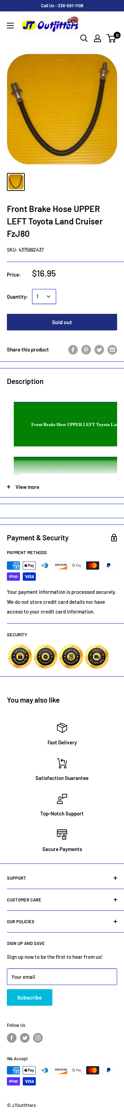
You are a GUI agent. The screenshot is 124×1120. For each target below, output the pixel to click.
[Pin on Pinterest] (86, 349)
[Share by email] (112, 349)
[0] (111, 38)
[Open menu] (10, 25)
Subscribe (29, 997)
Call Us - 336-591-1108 (62, 5)
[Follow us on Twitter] (25, 1038)
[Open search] (84, 38)
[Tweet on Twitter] (99, 349)
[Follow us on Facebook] (12, 1038)
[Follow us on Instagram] (38, 1038)
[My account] (97, 38)
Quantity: (17, 296)
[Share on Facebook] (73, 349)
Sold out (62, 322)
